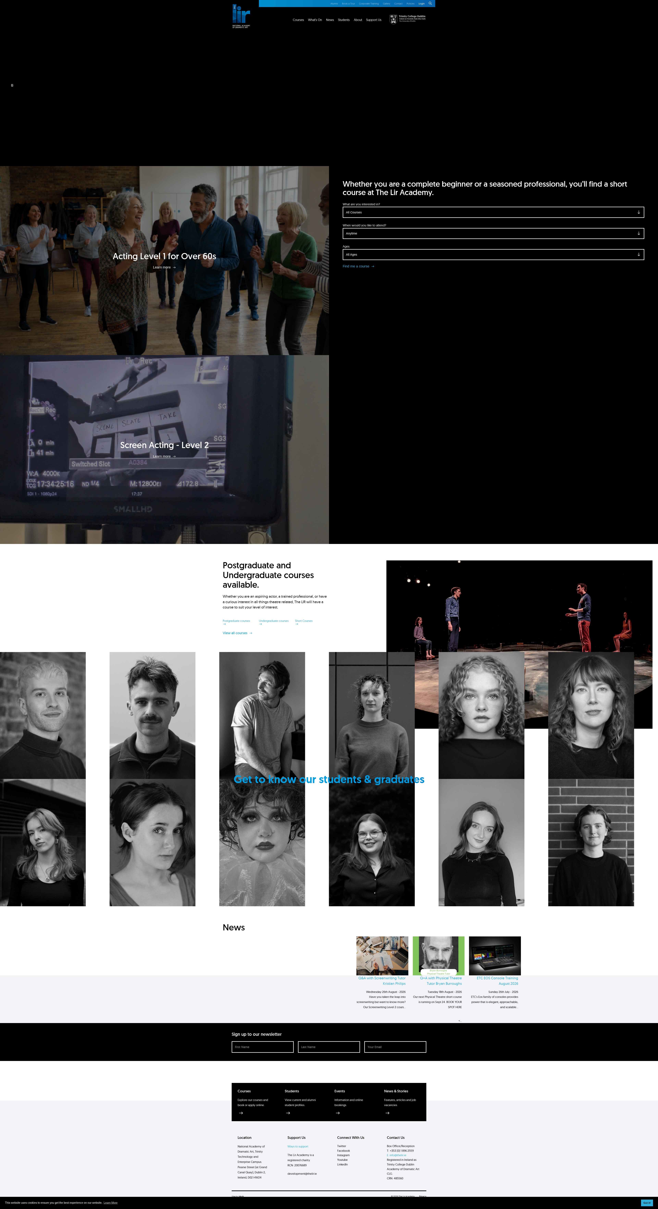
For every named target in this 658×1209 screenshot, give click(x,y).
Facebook (343, 1150)
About (358, 20)
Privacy (422, 1196)
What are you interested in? (361, 204)
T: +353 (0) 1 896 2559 (400, 1150)
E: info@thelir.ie (396, 1155)
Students (344, 20)
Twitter (341, 1146)
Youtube (342, 1159)
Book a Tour (348, 3)
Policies (411, 3)
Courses (298, 20)
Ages (346, 246)
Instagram (343, 1155)
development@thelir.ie (302, 1173)
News (330, 20)
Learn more (162, 267)
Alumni (334, 3)
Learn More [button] (111, 1202)
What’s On (315, 20)
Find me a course (356, 266)
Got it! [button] (647, 1202)
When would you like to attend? (364, 225)
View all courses (235, 633)
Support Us (373, 20)
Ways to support (298, 1146)
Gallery (386, 3)
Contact (398, 3)
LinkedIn (342, 1164)
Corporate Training (369, 3)
